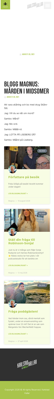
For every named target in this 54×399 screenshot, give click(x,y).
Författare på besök (23, 177)
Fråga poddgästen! (23, 311)
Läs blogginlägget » (18, 193)
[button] (47, 5)
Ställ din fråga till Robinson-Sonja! (21, 241)
